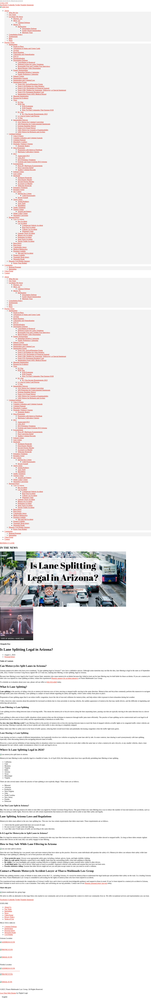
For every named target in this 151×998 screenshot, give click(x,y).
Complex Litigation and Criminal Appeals (27, 138)
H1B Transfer (27, 108)
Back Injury (17, 243)
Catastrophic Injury (20, 247)
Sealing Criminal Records (27, 170)
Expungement (18, 164)
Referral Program (15, 267)
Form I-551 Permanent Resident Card (31, 92)
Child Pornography (28, 195)
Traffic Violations (19, 207)
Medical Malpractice (20, 249)
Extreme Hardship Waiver (27, 126)
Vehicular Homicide (25, 186)
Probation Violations (20, 188)
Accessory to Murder (25, 184)
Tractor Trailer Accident (26, 241)
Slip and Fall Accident (25, 253)
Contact (7, 273)
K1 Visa (20, 112)
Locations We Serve (16, 17)
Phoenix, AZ (17, 19)
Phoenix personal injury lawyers (96, 883)
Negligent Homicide (25, 178)
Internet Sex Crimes (25, 193)
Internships (12, 269)
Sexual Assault (23, 197)
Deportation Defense (29, 28)
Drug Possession (19, 148)
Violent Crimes (18, 209)
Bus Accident (22, 221)
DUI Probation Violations (27, 160)
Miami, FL (17, 25)
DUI (14, 154)
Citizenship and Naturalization (23, 54)
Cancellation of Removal (26, 62)
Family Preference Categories (28, 74)
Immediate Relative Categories (28, 72)
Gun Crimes (17, 174)
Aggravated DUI (24, 156)
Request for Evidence (20, 98)
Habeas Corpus (18, 76)
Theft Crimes (17, 199)
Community (8, 265)
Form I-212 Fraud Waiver (27, 128)
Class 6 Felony (18, 136)
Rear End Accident (28, 227)
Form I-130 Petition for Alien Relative (31, 86)
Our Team (12, 15)
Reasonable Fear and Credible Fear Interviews (34, 66)
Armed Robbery (23, 201)
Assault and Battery (24, 211)
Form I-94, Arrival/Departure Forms (30, 84)
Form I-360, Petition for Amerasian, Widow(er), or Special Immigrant (42, 90)
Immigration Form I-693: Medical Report (32, 94)
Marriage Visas (27, 32)
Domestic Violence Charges (23, 144)
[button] (75, 997)
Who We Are (13, 13)
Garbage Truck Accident (26, 233)
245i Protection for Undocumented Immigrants (34, 124)
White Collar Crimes (20, 213)
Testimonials (13, 36)
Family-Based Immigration (31, 30)
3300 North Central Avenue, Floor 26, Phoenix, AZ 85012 (21, 946)
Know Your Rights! (20, 263)
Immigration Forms (20, 82)
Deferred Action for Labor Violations (31, 64)
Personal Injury (14, 217)
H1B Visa (21, 104)
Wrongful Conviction (20, 215)
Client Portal (8, 271)
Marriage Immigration (21, 96)
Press (10, 40)
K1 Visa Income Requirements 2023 (35, 114)
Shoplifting (21, 205)
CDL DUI (21, 158)
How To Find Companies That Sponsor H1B (38, 110)
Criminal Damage (19, 140)
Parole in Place (18, 46)
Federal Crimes (18, 172)
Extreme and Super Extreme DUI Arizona (32, 162)
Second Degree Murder (26, 182)
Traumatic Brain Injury (21, 257)
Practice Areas (9, 42)
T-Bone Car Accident (29, 229)
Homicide (16, 176)
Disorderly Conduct (20, 142)
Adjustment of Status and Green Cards (26, 48)
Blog (10, 38)
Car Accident (22, 223)
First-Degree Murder (25, 180)
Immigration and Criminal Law (24, 80)
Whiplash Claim (27, 231)
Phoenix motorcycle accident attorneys (64, 678)
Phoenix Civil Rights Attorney (19, 261)
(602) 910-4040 (5, 953)
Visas (15, 100)
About (6, 11)
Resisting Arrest (18, 190)
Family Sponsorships (20, 70)
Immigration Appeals (20, 78)
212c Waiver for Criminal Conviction (31, 122)
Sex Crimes (17, 192)
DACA (15, 56)
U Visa (20, 118)
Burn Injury (17, 245)
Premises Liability (19, 251)
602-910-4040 (52, 682)
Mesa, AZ (16, 21)
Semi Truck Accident (25, 239)
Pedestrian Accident (25, 237)
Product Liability (19, 255)
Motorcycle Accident (25, 235)
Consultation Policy (16, 34)
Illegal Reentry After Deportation (29, 68)
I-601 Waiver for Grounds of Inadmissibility (33, 130)
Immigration (22, 27)
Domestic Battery (24, 146)
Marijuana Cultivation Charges (28, 152)
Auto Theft (21, 203)
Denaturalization (19, 58)
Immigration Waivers (20, 120)
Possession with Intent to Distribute (30, 150)
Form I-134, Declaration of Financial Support (33, 88)
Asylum (16, 50)
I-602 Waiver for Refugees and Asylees (31, 132)
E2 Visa (20, 102)
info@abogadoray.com (8, 961)
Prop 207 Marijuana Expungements (30, 166)
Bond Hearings (18, 52)
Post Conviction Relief (25, 168)
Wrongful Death (19, 259)
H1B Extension (27, 106)
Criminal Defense (24, 23)
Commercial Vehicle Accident (32, 225)
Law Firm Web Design (8, 993)
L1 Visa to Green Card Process (28, 116)
